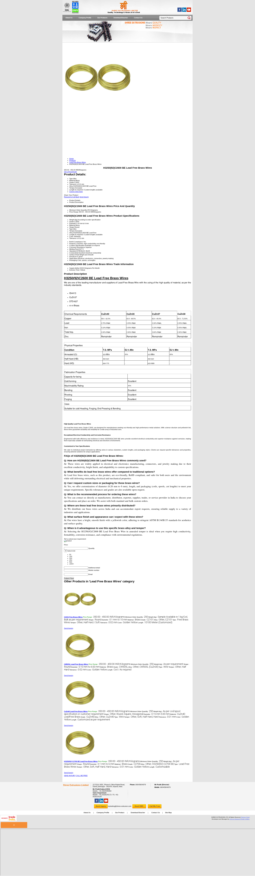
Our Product (119, 813)
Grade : (147, 620)
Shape (71, 227)
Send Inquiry (84, 197)
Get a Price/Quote (70, 172)
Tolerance (72, 238)
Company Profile (85, 18)
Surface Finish (74, 255)
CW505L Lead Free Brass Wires (76, 664)
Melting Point (74, 249)
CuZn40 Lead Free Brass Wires (76, 711)
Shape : (95, 620)
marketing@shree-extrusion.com (119, 806)
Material (72, 225)
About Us (69, 18)
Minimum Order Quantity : (136, 617)
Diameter (72, 223)
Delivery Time (74, 270)
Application (73, 258)
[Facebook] (179, 11)
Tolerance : (108, 623)
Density (72, 257)
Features (72, 244)
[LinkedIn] (184, 11)
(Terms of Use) (245, 817)
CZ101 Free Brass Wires (73, 617)
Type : (163, 667)
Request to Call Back (71, 197)
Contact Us (138, 18)
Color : (128, 623)
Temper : (85, 623)
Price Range (73, 212)
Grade (71, 222)
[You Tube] (189, 11)
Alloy (71, 233)
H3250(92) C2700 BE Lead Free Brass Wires (81, 761)
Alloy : (163, 620)
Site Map (168, 813)
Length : (155, 623)
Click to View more (76, 192)
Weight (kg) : (168, 664)
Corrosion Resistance (77, 247)
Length (71, 235)
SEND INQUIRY (70, 776)
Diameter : (114, 620)
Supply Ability (74, 268)
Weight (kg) (73, 220)
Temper (72, 231)
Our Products (102, 18)
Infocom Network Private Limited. (240, 819)
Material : (134, 620)
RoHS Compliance (76, 242)
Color (71, 236)
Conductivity (73, 253)
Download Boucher (121, 18)
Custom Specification (77, 245)
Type (71, 229)
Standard (72, 251)
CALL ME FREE (82, 776)
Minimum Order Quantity (78, 210)
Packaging (73, 260)
